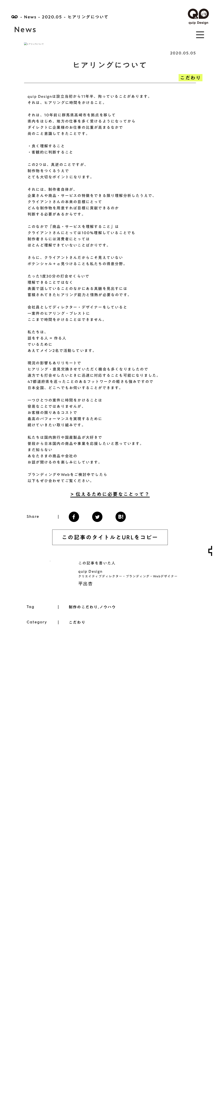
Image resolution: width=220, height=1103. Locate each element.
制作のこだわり (83, 607)
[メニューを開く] (200, 35)
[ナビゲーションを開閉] (210, 551)
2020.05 (52, 17)
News (30, 17)
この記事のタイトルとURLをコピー (110, 537)
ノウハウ (107, 607)
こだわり (190, 77)
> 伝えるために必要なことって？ (110, 494)
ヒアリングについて (88, 17)
